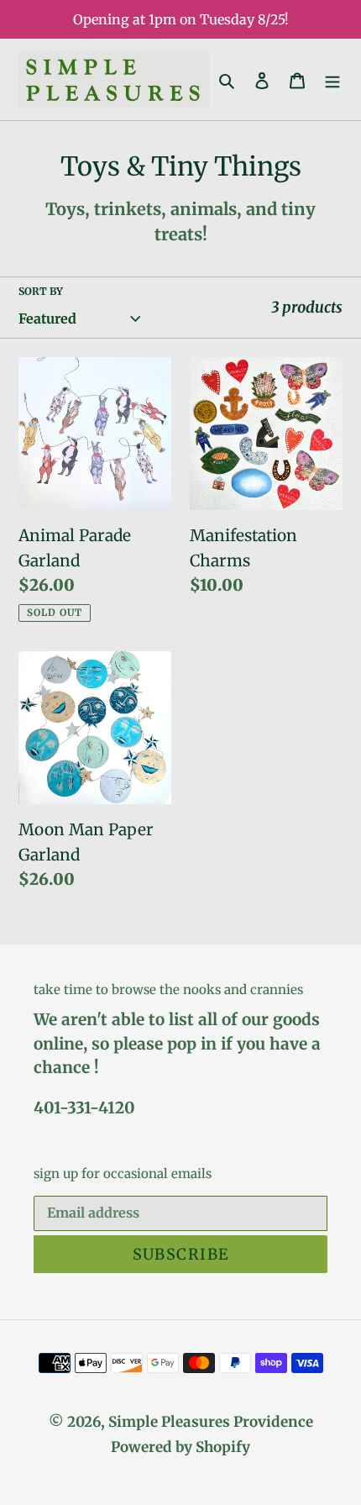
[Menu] (332, 80)
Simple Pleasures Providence (210, 1422)
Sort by (40, 291)
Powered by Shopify (180, 1447)
